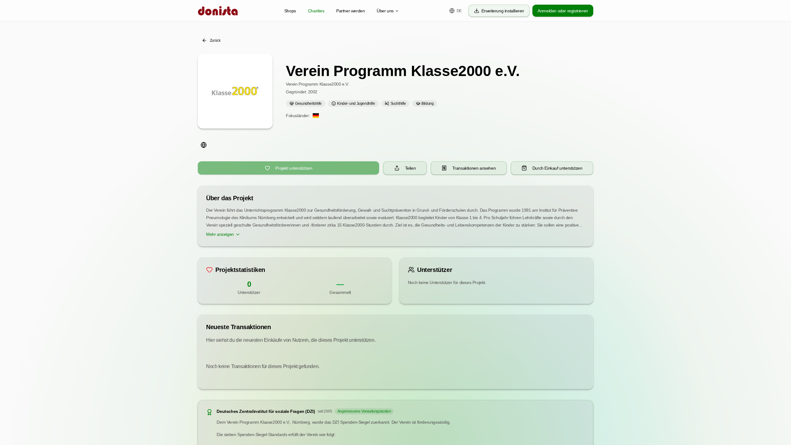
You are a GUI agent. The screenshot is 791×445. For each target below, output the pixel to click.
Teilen (410, 168)
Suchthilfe (398, 103)
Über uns (385, 10)
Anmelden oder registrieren (563, 10)
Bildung (427, 103)
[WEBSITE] (203, 144)
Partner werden (350, 10)
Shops (290, 10)
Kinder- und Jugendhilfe (356, 103)
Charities (316, 10)
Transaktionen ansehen (474, 168)
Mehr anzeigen (220, 234)
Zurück (215, 40)
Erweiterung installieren (502, 10)
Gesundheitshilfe (308, 103)
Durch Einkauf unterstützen (557, 168)
